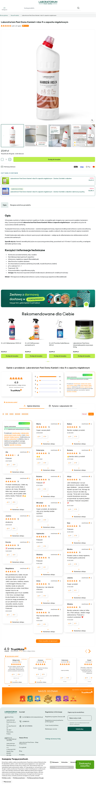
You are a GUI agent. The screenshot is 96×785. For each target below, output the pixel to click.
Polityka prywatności (19, 778)
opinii (27, 651)
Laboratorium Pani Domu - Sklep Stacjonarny (28, 743)
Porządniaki (22, 747)
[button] (4, 8)
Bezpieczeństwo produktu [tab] (20, 205)
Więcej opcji (7, 781)
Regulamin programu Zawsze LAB (55, 716)
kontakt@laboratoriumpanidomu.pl (32, 717)
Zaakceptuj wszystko (85, 764)
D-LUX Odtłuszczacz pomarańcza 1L (8, 344)
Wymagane (55, 762)
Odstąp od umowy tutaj (52, 739)
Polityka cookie (6, 778)
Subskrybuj (79, 729)
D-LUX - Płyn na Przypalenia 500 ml (84, 344)
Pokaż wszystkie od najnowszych (48, 641)
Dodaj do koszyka (54, 159)
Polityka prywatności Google (35, 778)
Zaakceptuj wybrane (62, 767)
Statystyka (64, 762)
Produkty (22, 755)
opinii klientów (16, 385)
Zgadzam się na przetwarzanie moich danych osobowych (79, 723)
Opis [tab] (4, 205)
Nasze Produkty (15, 15)
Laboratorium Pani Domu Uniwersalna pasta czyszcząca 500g (59, 345)
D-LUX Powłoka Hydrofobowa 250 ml (35, 344)
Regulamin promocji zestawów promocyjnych (54, 721)
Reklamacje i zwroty (51, 729)
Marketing (73, 762)
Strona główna (4, 15)
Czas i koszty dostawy (51, 725)
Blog (20, 751)
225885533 (25, 721)
